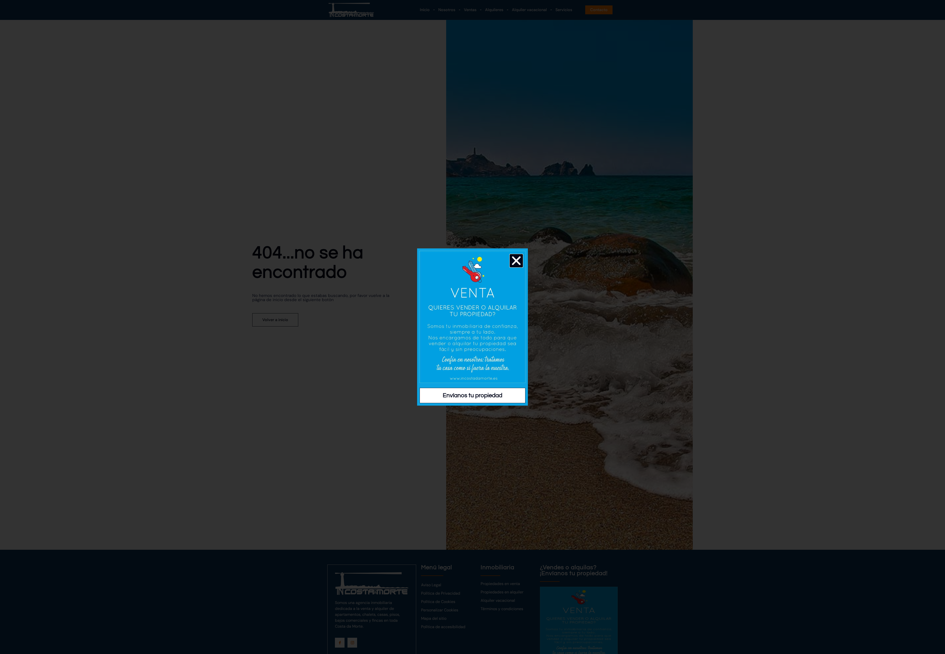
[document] (472, 327)
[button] (516, 261)
